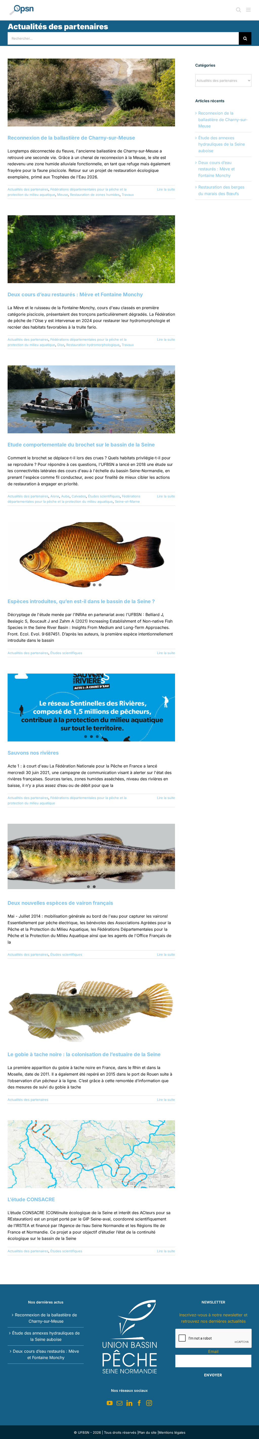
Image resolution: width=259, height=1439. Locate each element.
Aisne (54, 496)
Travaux (128, 195)
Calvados (79, 496)
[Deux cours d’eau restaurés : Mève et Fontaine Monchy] (91, 249)
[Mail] (119, 1403)
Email (213, 1351)
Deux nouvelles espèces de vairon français (60, 903)
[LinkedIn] (129, 1403)
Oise (60, 345)
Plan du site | (148, 1432)
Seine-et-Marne (127, 501)
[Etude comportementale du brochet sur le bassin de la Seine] (91, 399)
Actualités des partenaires (28, 189)
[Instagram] (149, 1403)
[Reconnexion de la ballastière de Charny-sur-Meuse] (91, 92)
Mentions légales (172, 1432)
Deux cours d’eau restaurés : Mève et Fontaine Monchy (75, 294)
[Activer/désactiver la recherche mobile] (238, 9)
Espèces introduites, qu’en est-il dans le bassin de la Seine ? (81, 601)
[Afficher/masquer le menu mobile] (248, 9)
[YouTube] (110, 1403)
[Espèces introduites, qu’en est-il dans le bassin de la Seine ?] (91, 556)
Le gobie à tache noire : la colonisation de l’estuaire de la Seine (84, 1054)
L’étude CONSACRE (31, 1199)
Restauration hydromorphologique (93, 345)
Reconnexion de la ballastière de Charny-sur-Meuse (71, 138)
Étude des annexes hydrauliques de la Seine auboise (221, 144)
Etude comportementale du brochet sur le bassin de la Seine (81, 445)
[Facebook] (139, 1403)
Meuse (62, 195)
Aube (65, 496)
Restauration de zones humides (95, 195)
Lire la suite (166, 189)
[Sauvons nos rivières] (91, 707)
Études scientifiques (104, 496)
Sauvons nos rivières (33, 753)
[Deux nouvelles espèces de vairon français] (91, 856)
